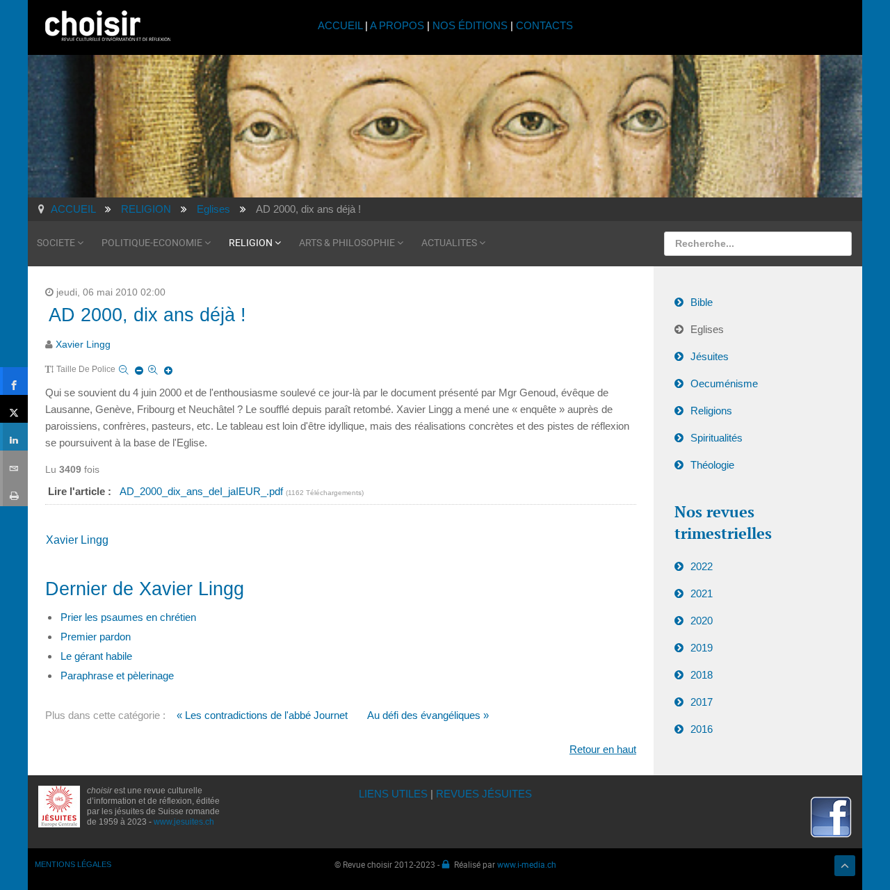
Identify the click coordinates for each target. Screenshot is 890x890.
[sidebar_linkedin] (14, 437)
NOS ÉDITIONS (470, 25)
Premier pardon (95, 636)
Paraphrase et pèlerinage (117, 675)
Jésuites (709, 356)
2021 (701, 593)
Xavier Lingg (83, 344)
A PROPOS (397, 25)
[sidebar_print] (14, 492)
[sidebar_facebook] (14, 381)
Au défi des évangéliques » (428, 715)
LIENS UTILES (393, 794)
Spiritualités (716, 438)
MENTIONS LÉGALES (73, 864)
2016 (701, 729)
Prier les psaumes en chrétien (128, 617)
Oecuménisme (724, 383)
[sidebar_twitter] (14, 409)
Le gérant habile (96, 656)
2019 (701, 648)
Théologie (712, 465)
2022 (701, 566)
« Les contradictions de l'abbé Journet (262, 715)
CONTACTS (544, 25)
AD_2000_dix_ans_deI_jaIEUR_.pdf (203, 491)
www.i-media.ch (526, 864)
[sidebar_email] (14, 464)
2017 (701, 702)
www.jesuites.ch (184, 822)
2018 (701, 675)
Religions (711, 410)
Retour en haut (602, 749)
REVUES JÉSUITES (484, 794)
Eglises (707, 329)
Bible (701, 302)
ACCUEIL (341, 25)
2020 (701, 620)
